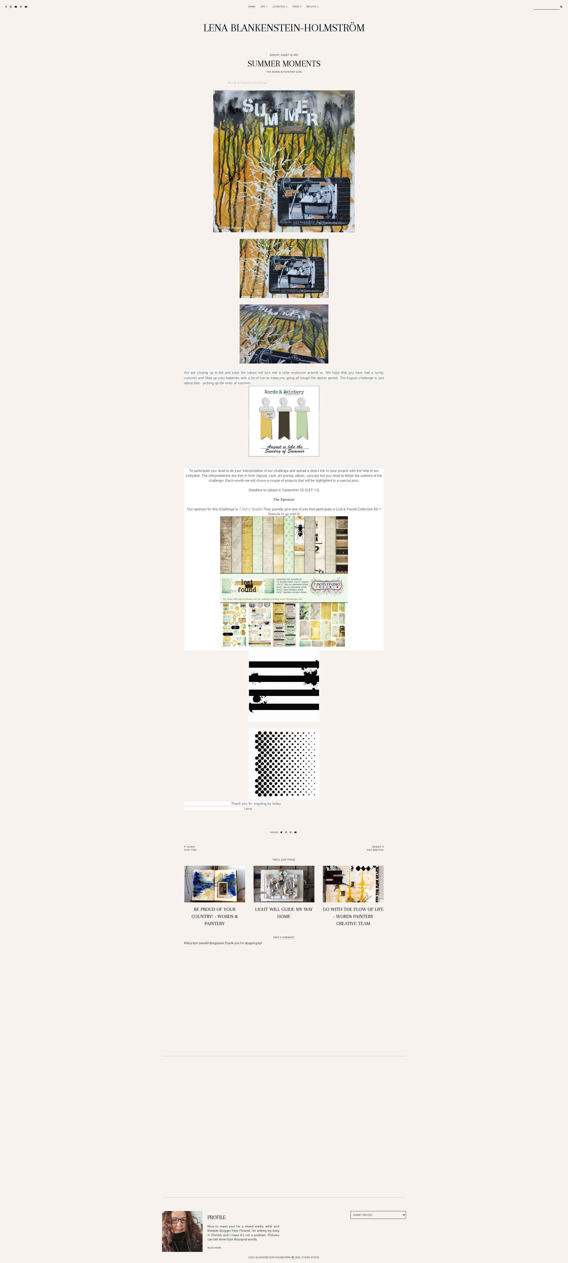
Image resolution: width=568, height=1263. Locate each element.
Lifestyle (279, 6)
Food (296, 6)
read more (214, 1247)
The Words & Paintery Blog (284, 71)
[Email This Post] (295, 832)
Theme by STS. (311, 1257)
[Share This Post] (286, 832)
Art (263, 6)
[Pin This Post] (291, 832)
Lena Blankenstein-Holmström (284, 28)
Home (252, 6)
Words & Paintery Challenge (247, 83)
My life (311, 6)
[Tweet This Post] (281, 832)
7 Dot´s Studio (250, 509)
